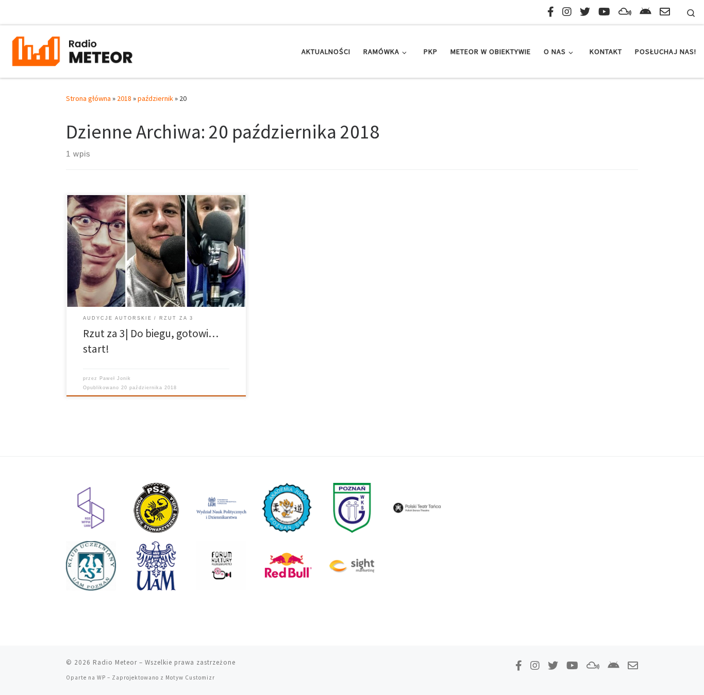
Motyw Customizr (190, 677)
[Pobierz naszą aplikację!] (645, 12)
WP (101, 677)
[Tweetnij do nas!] (585, 12)
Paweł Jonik (115, 378)
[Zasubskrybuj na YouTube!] (604, 12)
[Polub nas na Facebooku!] (550, 12)
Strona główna (88, 98)
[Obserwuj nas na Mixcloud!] (624, 12)
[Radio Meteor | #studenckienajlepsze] (72, 49)
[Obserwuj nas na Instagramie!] (567, 12)
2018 (124, 98)
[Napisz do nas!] (665, 12)
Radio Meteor (115, 662)
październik (155, 98)
